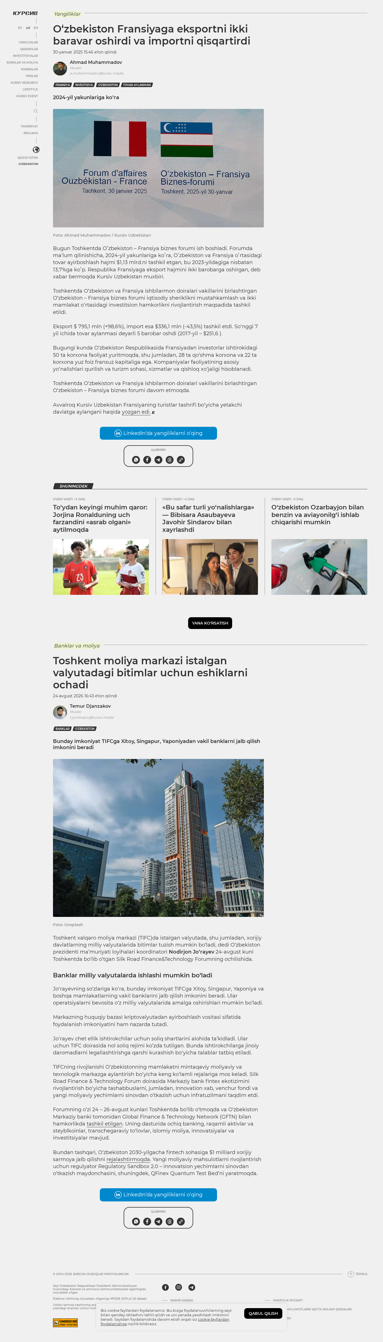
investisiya (84, 85)
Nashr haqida (181, 1300)
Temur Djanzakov (90, 706)
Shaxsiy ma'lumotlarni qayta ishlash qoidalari (312, 1309)
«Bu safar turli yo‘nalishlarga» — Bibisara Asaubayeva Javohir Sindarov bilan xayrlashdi (208, 518)
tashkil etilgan (105, 1124)
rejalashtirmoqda (128, 1159)
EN (36, 28)
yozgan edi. (136, 412)
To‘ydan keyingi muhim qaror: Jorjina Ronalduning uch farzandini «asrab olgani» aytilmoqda (100, 518)
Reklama (31, 133)
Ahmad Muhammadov (96, 62)
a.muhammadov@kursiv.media (96, 73)
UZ (28, 28)
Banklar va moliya (22, 62)
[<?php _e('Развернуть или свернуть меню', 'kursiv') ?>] (36, 149)
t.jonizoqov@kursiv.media (92, 717)
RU (20, 28)
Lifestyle (30, 89)
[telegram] (191, 1287)
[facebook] (165, 1287)
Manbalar (29, 69)
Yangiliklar (28, 42)
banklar (63, 729)
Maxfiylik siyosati (288, 1300)
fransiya (63, 85)
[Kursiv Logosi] (25, 13)
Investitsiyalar (25, 56)
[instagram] (178, 1287)
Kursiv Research (24, 83)
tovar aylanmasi (137, 85)
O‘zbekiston (108, 85)
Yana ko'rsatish (210, 623)
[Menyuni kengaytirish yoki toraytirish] (36, 111)
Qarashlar (29, 49)
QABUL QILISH (263, 1313)
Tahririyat (29, 126)
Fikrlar (32, 76)
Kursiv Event (27, 96)
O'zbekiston (28, 164)
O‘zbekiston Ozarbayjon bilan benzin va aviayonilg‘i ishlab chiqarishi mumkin (317, 515)
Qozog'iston (28, 158)
